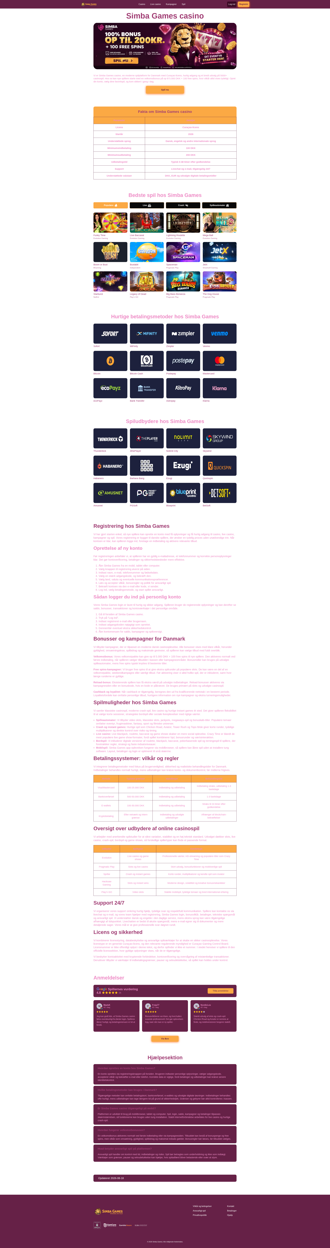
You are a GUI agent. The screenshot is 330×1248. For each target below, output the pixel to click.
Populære (108, 205)
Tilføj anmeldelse (220, 991)
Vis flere (165, 1039)
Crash (181, 205)
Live (145, 205)
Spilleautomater (217, 205)
